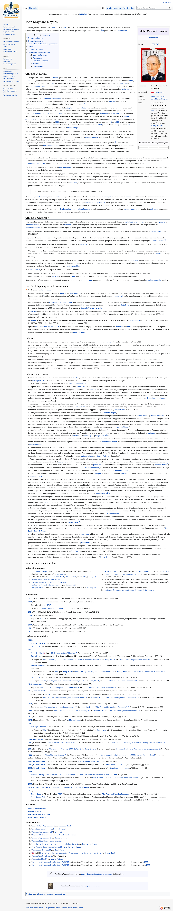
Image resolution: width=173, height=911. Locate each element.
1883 (153, 44)
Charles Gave (155, 231)
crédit (73, 276)
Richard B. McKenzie (41, 787)
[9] (44, 476)
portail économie (94, 886)
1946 (157, 44)
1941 (130, 125)
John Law (81, 387)
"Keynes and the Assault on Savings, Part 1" (49, 862)
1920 (30, 602)
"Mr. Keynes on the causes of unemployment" (65, 681)
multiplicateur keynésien (134, 222)
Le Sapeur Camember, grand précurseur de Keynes (123, 590)
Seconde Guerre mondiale (91, 308)
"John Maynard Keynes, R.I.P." (63, 787)
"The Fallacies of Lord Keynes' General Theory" (66, 697)
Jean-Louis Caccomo (67, 835)
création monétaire (153, 280)
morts (153, 110)
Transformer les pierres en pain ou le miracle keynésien (54, 844)
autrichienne (42, 197)
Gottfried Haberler (38, 643)
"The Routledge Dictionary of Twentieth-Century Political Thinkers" (136, 743)
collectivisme (142, 416)
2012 (30, 791)
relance (63, 293)
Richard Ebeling (37, 775)
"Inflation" (51, 609)
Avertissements (66, 908)
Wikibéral (83, 14)
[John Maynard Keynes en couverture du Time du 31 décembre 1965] (153, 65)
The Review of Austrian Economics (116, 794)
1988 (30, 739)
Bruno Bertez (35, 270)
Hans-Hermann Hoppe (156, 398)
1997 (30, 749)
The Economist (70, 577)
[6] (107, 435)
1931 (30, 628)
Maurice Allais (101, 493)
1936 (57, 122)
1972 (30, 717)
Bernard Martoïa (113, 514)
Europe (130, 327)
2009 (30, 784)
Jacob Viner (36, 646)
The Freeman (63, 609)
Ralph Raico (59, 832)
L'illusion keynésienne (40, 838)
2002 (30, 761)
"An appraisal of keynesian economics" (59, 707)
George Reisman (103, 456)
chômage (151, 433)
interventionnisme (33, 228)
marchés (28, 80)
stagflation (70, 108)
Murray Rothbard (36, 444)
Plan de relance (34, 811)
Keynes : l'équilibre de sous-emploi (46, 841)
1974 (61, 114)
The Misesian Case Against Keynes (46, 847)
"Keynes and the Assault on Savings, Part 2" (49, 865)
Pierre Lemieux (61, 838)
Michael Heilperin (157, 416)
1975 (30, 720)
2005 (30, 768)
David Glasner (90, 749)
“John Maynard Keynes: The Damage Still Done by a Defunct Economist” (74, 775)
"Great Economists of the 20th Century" (123, 778)
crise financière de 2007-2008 (47, 327)
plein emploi (122, 30)
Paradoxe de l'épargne (37, 817)
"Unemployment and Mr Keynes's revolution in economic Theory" (73, 660)
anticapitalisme (87, 456)
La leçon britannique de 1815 (42, 582)
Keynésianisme (47, 290)
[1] (84, 103)
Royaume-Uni (159, 92)
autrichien (104, 114)
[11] (79, 522)
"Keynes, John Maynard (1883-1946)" (64, 749)
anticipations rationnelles (51, 98)
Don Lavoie (101, 730)
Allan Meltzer (38, 739)
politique (83, 244)
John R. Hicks (36, 653)
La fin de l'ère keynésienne (42, 826)
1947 (30, 691)
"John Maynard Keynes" (54, 687)
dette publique (86, 280)
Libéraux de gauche (45, 894)
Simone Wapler (110, 413)
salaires (111, 101)
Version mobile (78, 908)
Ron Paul (159, 254)
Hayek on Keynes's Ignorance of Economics (121, 574)
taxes (52, 83)
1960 (44, 660)
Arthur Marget (72, 128)
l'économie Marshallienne (89, 468)
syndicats (125, 89)
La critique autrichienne (41, 829)
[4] (43, 295)
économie (62, 462)
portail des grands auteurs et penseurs (96, 874)
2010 (30, 787)
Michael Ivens (74, 720)
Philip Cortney (80, 672)
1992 (30, 743)
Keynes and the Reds (40, 850)
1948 (49, 605)
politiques (54, 78)
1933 (30, 632)
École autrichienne (67, 209)
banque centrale (130, 209)
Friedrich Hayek (117, 114)
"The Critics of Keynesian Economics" (124, 711)
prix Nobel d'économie (40, 114)
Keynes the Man (38, 859)
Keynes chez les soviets (41, 832)
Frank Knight (36, 656)
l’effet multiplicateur (109, 442)
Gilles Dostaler (39, 761)
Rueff (131, 80)
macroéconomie (91, 137)
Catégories (30, 894)
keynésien (134, 260)
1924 (30, 612)
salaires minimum (42, 86)
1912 (30, 598)
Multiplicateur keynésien (37, 808)
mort (110, 122)
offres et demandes (51, 146)
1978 (41, 619)
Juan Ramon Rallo (38, 797)
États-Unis (125, 305)
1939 (100, 125)
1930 (30, 625)
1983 (84, 577)
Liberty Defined (39, 531)
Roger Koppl (36, 794)
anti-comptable (73, 266)
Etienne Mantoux (38, 665)
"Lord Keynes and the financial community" (71, 711)
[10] (108, 493)
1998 (30, 755)
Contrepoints (62, 582)
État (102, 30)
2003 (30, 765)
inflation (84, 108)
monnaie (129, 197)
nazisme (33, 311)
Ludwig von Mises (157, 126)
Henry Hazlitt (110, 660)
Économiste (153, 38)
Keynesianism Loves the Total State (45, 579)
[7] (167, 464)
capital (123, 473)
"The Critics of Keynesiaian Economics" (135, 660)
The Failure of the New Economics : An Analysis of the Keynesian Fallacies (70, 853)
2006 (30, 771)
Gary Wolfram (97, 778)
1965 (44, 609)
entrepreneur (79, 407)
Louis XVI (119, 296)
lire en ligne (60, 574)
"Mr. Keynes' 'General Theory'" (99, 672)
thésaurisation (33, 225)
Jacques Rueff (100, 436)
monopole (108, 197)
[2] (115, 142)
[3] (165, 240)
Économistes (60, 894)
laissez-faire (158, 241)
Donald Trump (105, 557)
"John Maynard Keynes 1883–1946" (61, 743)
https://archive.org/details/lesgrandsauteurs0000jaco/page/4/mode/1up (125, 755)
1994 (44, 730)
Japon (33, 320)
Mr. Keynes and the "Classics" (63, 653)
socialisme (85, 534)
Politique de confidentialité (34, 908)
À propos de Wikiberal (52, 908)
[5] (128, 426)
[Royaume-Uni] (152, 92)
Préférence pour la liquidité (39, 814)
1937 (30, 650)
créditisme (55, 276)
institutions (60, 197)
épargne (161, 222)
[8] (128, 470)
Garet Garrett (38, 684)
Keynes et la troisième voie (42, 835)
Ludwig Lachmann (38, 727)
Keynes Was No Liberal (41, 856)
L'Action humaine (52, 585)
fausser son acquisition (94, 202)
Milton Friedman (84, 209)
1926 (30, 615)
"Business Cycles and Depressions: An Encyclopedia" (137, 749)
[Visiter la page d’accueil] (11, 10)
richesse (67, 225)
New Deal (123, 83)
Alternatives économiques (88, 761)
